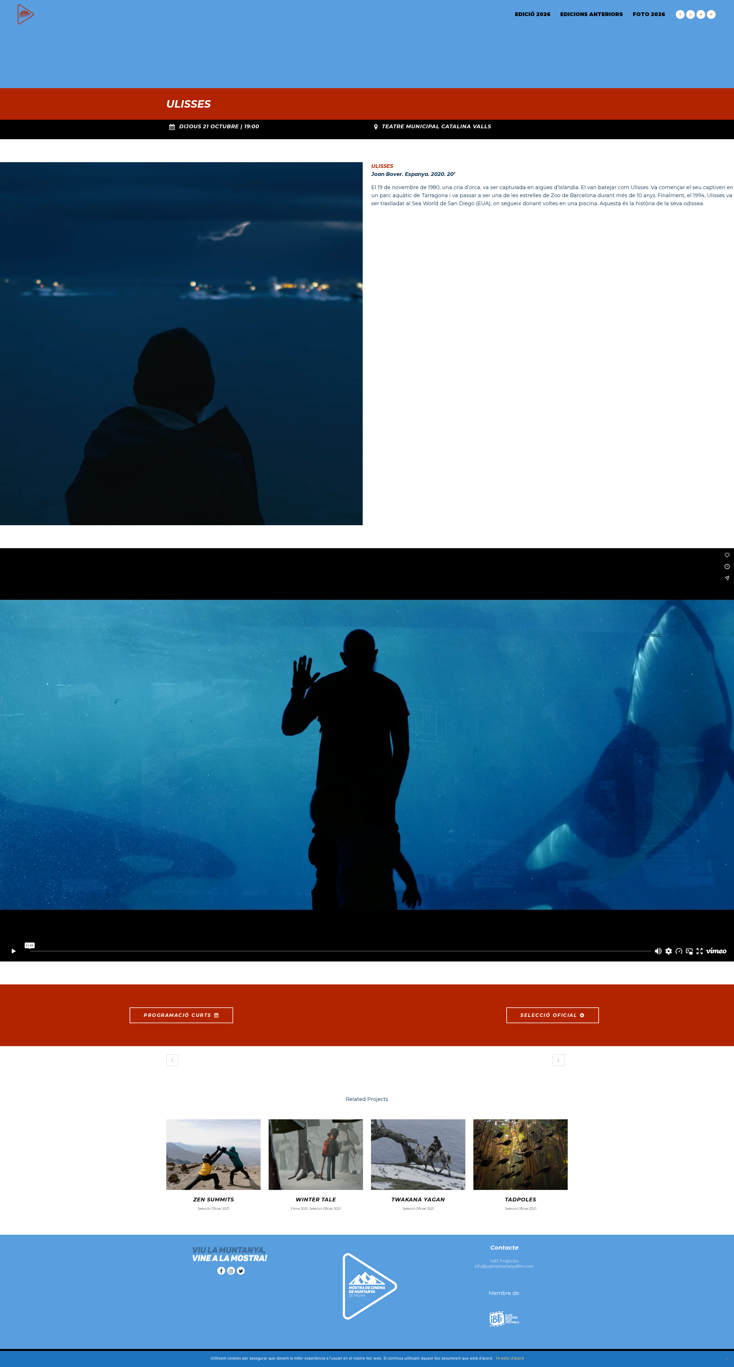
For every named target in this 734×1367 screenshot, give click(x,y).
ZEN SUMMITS (213, 1200)
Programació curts (177, 1015)
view (213, 1153)
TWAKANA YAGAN (418, 1200)
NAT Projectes (504, 1260)
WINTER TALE (316, 1200)
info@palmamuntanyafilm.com (504, 1266)
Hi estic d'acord (510, 1358)
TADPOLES (520, 1200)
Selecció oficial (548, 1015)
